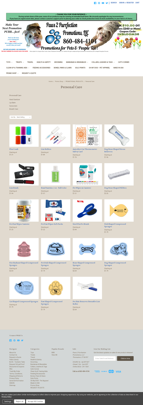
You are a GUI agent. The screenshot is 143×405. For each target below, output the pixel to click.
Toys (8, 62)
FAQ (10, 369)
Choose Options (24, 140)
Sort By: (13, 117)
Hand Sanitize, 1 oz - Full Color (53, 188)
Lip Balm (12, 103)
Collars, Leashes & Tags (102, 62)
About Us (12, 352)
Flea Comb (13, 149)
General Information (16, 381)
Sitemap (12, 385)
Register (130, 3)
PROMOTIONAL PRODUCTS (74, 81)
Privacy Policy (14, 378)
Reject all (19, 401)
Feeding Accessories (41, 68)
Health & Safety (44, 62)
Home (51, 81)
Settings (7, 401)
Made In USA (118, 68)
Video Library (14, 359)
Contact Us (13, 355)
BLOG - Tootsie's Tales (17, 362)
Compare (23, 136)
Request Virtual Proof (17, 364)
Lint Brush (13, 188)
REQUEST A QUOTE (29, 73)
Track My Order (14, 371)
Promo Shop (11, 73)
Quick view (24, 131)
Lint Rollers (46, 149)
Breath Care (13, 109)
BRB (53, 352)
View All (54, 355)
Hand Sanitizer (14, 100)
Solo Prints (80, 68)
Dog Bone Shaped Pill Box (115, 188)
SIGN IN (11, 383)
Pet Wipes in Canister (82, 188)
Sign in (121, 3)
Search (114, 3)
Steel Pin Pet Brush (81, 224)
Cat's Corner (123, 62)
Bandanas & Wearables (76, 62)
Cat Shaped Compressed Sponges (23, 301)
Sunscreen (13, 106)
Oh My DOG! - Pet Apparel (99, 68)
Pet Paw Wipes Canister (19, 224)
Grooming (58, 62)
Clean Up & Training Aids (17, 68)
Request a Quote (15, 357)
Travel (30, 62)
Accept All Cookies (35, 401)
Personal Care (89, 81)
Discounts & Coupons (16, 367)
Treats (19, 62)
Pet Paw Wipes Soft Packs (52, 224)
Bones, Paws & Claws (63, 68)
